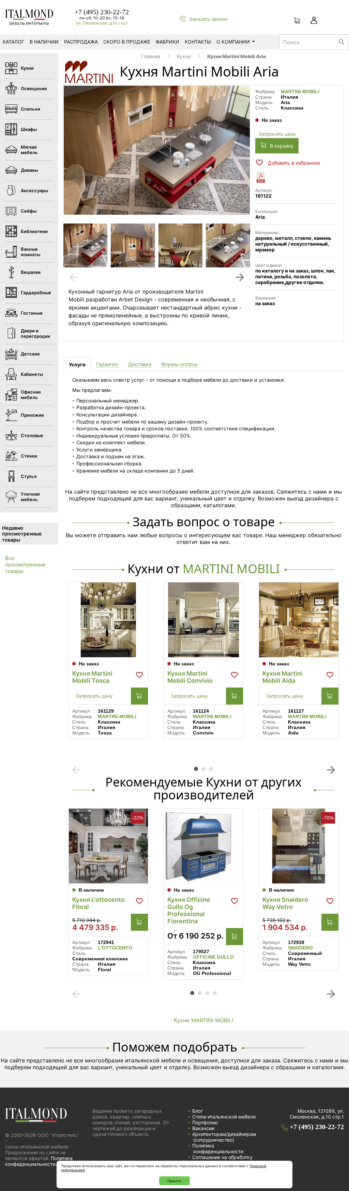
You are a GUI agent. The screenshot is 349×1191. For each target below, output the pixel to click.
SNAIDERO (300, 947)
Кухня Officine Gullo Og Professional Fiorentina (188, 910)
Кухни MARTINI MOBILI (203, 1020)
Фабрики (167, 42)
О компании (233, 42)
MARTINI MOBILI (300, 91)
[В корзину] (139, 696)
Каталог (13, 42)
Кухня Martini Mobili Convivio (190, 677)
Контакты (198, 42)
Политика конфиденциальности (217, 1148)
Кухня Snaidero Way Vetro (285, 903)
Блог (197, 1111)
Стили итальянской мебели (224, 1117)
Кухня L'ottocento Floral (98, 903)
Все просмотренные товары (25, 564)
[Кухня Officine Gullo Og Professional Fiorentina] (203, 846)
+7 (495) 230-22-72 (102, 12)
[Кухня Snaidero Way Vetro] (298, 846)
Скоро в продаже (126, 42)
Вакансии (203, 1128)
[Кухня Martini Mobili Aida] (298, 619)
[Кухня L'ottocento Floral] (108, 846)
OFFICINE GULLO (213, 957)
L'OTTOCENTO (115, 947)
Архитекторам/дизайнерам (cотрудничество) (224, 1137)
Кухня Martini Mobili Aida (282, 677)
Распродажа (81, 42)
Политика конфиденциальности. (39, 1161)
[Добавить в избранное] (139, 674)
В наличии (44, 42)
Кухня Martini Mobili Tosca (92, 677)
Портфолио (205, 1122)
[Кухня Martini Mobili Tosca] (108, 619)
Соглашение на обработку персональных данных (222, 1160)
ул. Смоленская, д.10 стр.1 (102, 23)
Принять (174, 1181)
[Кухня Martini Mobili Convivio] (203, 619)
